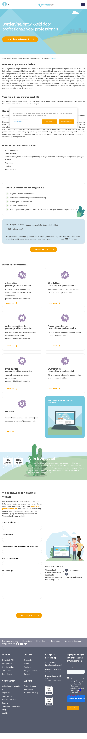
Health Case (27, 641)
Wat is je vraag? (7, 570)
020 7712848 (74, 570)
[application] (65, 420)
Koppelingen (7, 674)
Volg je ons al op (8, 644)
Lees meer (10, 303)
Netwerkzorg (41, 641)
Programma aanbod (10, 641)
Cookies (5, 713)
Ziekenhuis (6, 670)
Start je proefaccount (18, 39)
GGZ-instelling (8, 667)
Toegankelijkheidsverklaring (11, 708)
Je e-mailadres (7, 534)
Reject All (49, 122)
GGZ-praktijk (7, 663)
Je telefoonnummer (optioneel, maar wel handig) (20, 546)
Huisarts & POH (8, 660)
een (32, 506)
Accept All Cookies (66, 122)
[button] (64, 420)
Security (5, 703)
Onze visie (28, 660)
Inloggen (5, 4)
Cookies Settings (18, 121)
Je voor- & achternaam (10, 522)
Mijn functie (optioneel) (10, 558)
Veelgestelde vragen (32, 670)
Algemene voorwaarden (7, 694)
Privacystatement (9, 699)
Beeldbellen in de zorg (73, 641)
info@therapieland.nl (73, 577)
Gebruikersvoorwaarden (11, 687)
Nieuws (26, 663)
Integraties (55, 641)
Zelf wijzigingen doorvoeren (30, 687)
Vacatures (27, 667)
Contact (27, 674)
